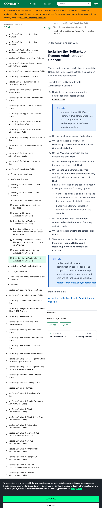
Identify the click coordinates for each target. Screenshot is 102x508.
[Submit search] (89, 3)
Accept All (51, 499)
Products (33, 4)
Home (55, 23)
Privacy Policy (76, 488)
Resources (49, 4)
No (67, 325)
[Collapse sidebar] (49, 28)
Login (95, 4)
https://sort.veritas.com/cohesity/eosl (76, 282)
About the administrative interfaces (68, 27)
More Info (51, 505)
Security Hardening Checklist (33, 18)
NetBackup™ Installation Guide (76, 23)
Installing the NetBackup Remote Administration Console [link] (73, 32)
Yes (54, 325)
